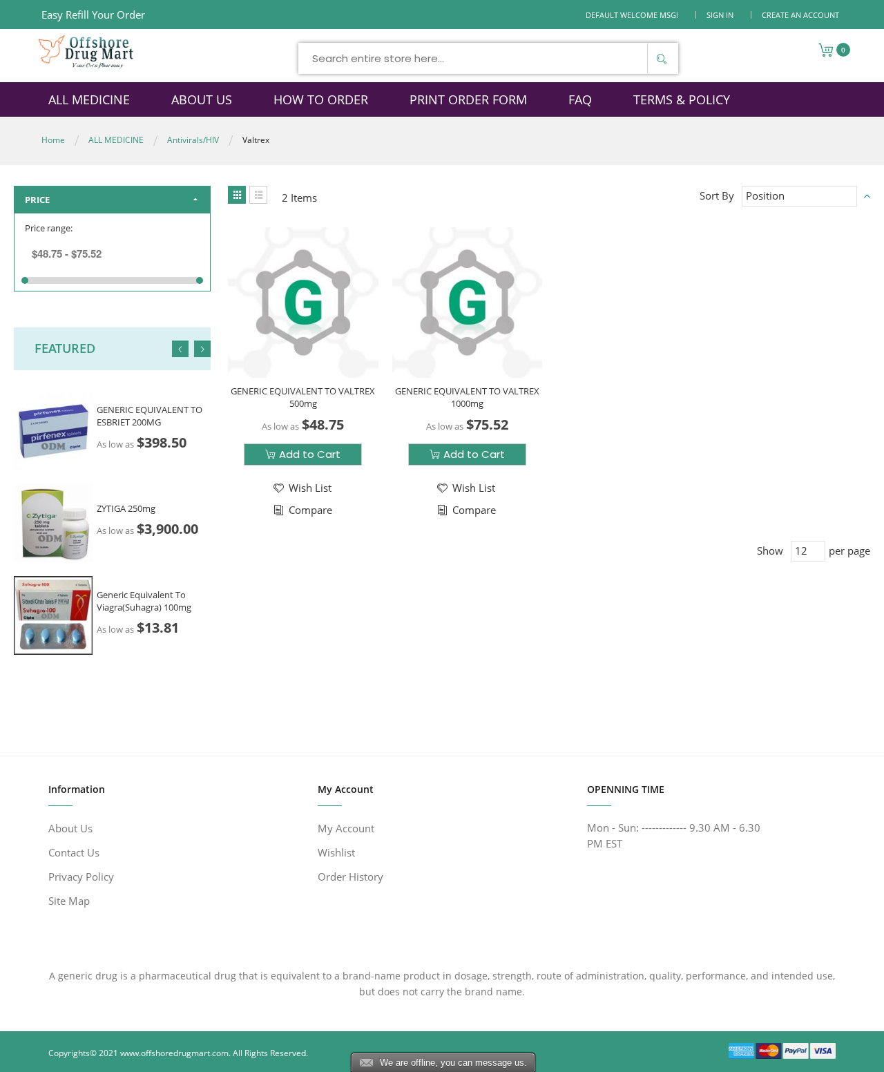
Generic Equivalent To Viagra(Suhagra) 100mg (144, 600)
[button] (301, 488)
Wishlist (336, 852)
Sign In (720, 15)
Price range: (49, 228)
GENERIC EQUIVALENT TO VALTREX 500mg (303, 397)
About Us (70, 828)
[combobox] (488, 58)
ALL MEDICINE (116, 140)
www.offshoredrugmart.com (174, 1053)
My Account (346, 828)
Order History (350, 876)
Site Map (69, 901)
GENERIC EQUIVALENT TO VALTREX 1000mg (467, 397)
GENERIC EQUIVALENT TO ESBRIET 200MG (149, 415)
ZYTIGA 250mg (126, 508)
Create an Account (800, 15)
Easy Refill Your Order (93, 14)
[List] (258, 195)
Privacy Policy (81, 876)
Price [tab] (37, 199)
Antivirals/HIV (193, 140)
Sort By (717, 195)
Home (53, 140)
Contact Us (73, 852)
